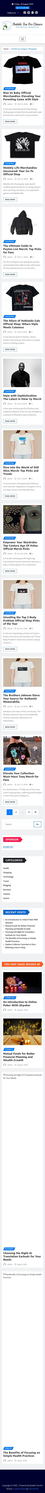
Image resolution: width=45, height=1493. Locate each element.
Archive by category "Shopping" (24, 49)
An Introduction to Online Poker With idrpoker (20, 1003)
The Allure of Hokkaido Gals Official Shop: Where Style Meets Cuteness (21, 324)
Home (6, 49)
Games (6, 898)
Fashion (6, 894)
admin (9, 104)
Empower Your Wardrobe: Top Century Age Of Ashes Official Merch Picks (20, 545)
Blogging (7, 885)
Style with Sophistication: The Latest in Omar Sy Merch (22, 397)
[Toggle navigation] (22, 39)
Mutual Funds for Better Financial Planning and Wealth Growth (19, 1057)
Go (37, 824)
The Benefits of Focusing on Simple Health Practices (21, 1454)
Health (6, 868)
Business (7, 889)
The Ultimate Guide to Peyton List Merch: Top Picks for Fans (22, 249)
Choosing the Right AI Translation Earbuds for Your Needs (22, 1256)
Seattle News (20, 1489)
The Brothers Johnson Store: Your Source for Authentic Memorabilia (21, 698)
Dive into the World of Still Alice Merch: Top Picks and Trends (21, 470)
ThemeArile (34, 1489)
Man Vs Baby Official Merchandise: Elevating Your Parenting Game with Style (22, 96)
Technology (8, 877)
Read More (10, 121)
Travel (6, 881)
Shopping (7, 872)
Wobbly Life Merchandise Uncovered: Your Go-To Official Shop (20, 171)
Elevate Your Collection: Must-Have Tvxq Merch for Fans (21, 776)
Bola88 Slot (8, 847)
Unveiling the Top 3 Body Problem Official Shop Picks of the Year (21, 620)
